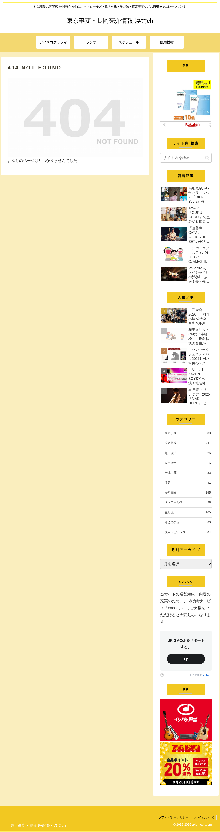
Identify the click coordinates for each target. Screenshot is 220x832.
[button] (207, 157)
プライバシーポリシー (174, 817)
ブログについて (203, 817)
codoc (206, 675)
